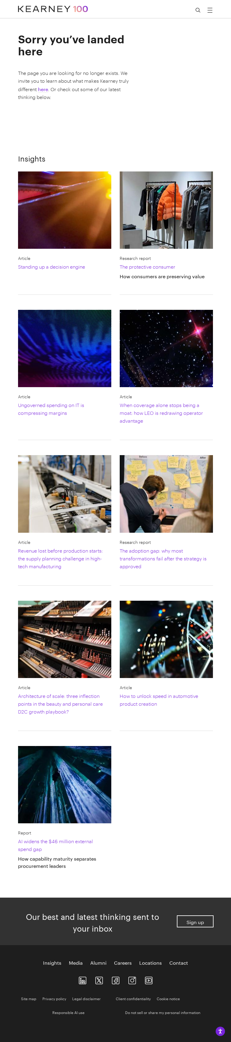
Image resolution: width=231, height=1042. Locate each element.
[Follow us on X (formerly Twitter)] (99, 979)
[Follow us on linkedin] (82, 979)
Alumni (98, 962)
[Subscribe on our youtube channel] (148, 979)
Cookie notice (168, 998)
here (43, 88)
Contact (178, 962)
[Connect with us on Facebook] (115, 979)
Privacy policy (54, 998)
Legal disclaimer (86, 998)
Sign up (195, 921)
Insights (52, 962)
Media (76, 962)
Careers (123, 962)
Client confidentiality (133, 998)
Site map (28, 998)
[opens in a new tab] (132, 979)
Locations (150, 962)
